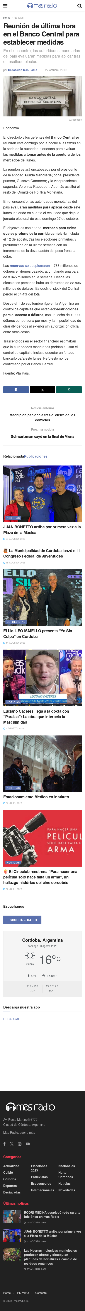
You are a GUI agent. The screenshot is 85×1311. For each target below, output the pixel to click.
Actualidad (11, 1166)
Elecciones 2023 (39, 1168)
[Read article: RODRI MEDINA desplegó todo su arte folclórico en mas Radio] (12, 1216)
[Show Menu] (5, 5)
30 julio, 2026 (13, 803)
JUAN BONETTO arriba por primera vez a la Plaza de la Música (42, 529)
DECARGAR (11, 1019)
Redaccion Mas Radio (22, 70)
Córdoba (9, 1179)
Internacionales (42, 1190)
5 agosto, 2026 (14, 728)
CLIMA (8, 1172)
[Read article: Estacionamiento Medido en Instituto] (42, 763)
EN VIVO (23, 1293)
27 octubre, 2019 (55, 70)
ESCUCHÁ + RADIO (22, 920)
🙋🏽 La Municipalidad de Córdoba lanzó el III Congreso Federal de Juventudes (41, 553)
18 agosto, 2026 (15, 562)
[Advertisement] (42, 1055)
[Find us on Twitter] (12, 1143)
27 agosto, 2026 (15, 538)
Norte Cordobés (65, 1174)
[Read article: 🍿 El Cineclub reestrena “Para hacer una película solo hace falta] (42, 838)
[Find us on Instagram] (19, 1144)
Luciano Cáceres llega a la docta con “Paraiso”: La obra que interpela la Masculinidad (36, 716)
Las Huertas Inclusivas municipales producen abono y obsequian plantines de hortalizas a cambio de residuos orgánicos (50, 1257)
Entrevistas (16, 621)
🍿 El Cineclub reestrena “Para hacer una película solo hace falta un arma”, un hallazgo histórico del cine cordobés (40, 877)
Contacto (41, 1293)
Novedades (66, 1190)
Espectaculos (41, 1183)
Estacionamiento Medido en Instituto (36, 797)
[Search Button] (79, 5)
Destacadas (12, 1192)
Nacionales (66, 1166)
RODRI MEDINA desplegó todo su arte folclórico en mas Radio (52, 1214)
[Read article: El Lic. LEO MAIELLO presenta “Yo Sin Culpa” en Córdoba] (42, 597)
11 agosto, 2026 (15, 642)
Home (6, 17)
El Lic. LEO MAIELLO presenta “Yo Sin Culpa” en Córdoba (37, 633)
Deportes (10, 1185)
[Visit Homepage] (42, 5)
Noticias (19, 17)
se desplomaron (30, 265)
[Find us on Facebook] (4, 1144)
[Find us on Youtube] (28, 1144)
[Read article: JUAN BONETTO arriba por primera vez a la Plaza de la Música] (42, 493)
